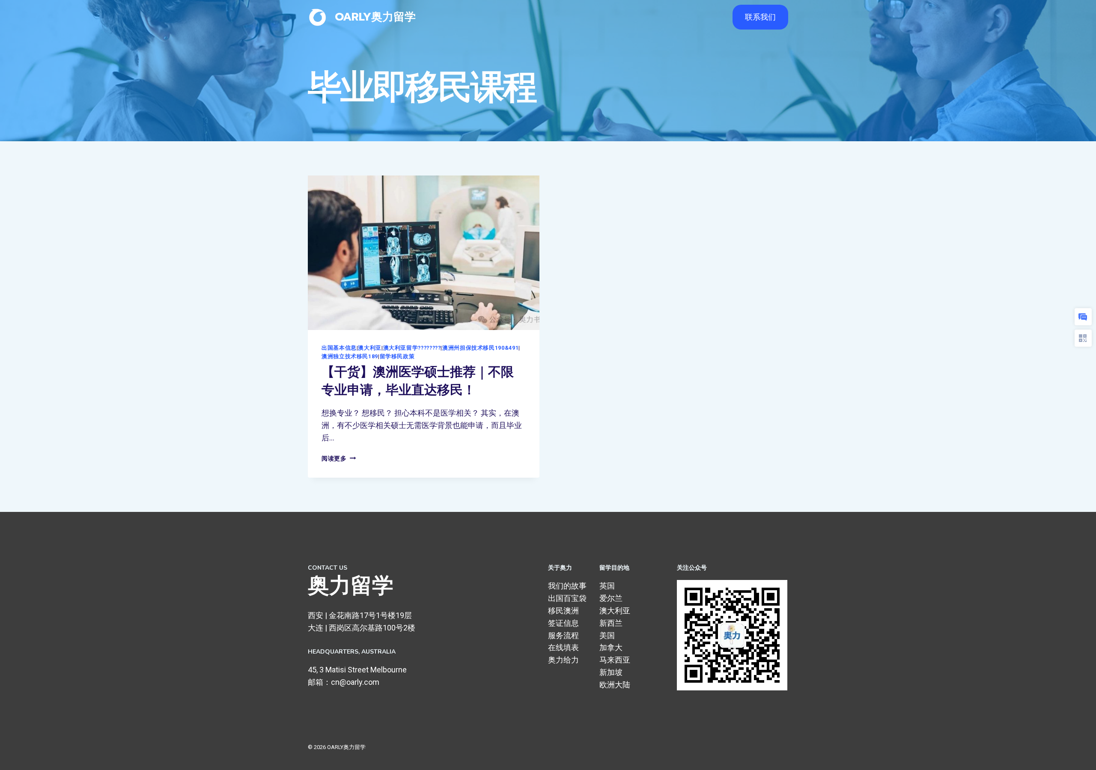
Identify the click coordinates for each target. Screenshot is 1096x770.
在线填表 (563, 647)
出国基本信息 (339, 348)
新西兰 (610, 622)
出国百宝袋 (567, 598)
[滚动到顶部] (1076, 754)
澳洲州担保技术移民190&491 (480, 348)
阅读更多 (339, 458)
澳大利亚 (369, 348)
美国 (607, 635)
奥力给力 (563, 659)
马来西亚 (614, 659)
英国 (607, 585)
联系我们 (760, 16)
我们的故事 (567, 585)
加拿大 (610, 647)
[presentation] (423, 252)
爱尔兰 (610, 598)
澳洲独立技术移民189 (350, 356)
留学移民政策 (397, 356)
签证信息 (563, 622)
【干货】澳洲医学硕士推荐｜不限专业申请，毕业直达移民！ (418, 381)
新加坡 (610, 672)
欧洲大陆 (614, 684)
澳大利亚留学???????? (412, 348)
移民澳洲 (563, 610)
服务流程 (563, 635)
